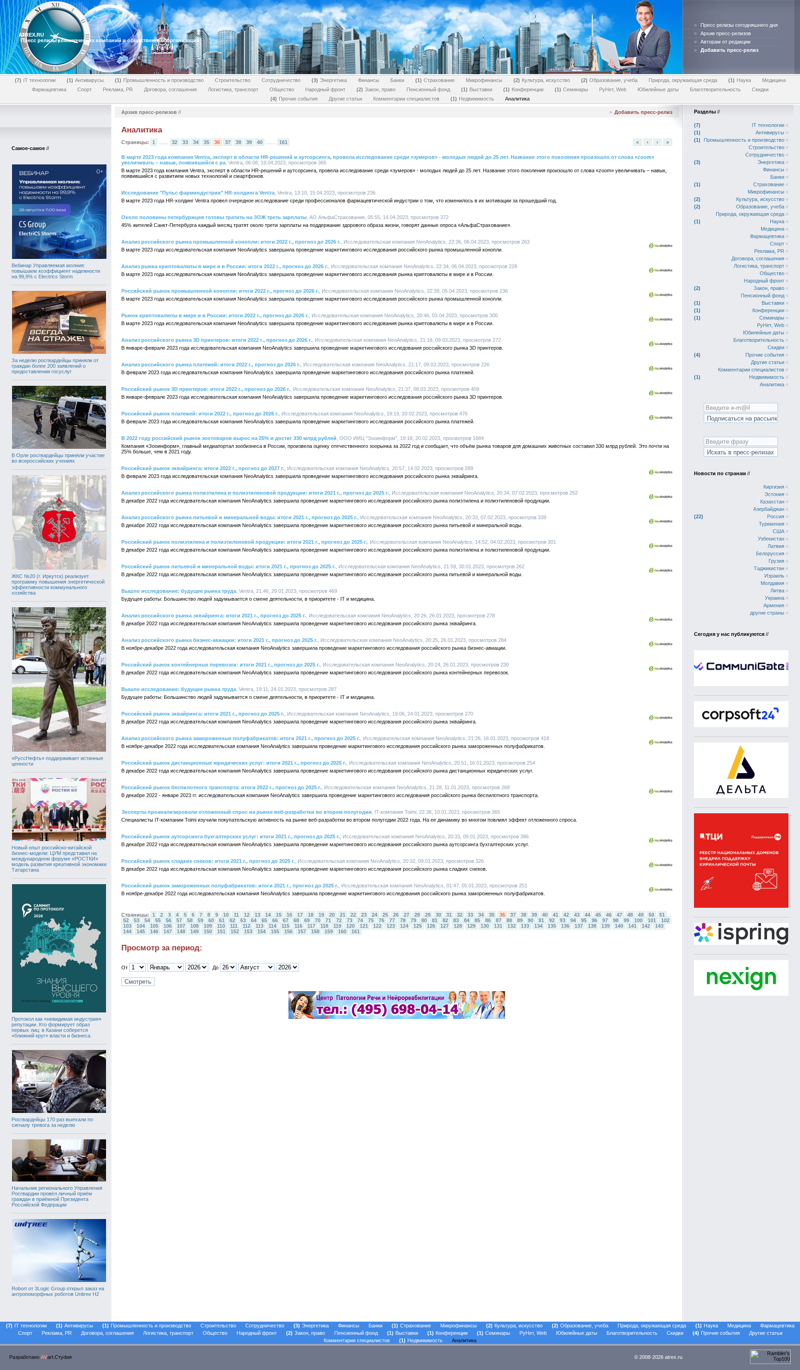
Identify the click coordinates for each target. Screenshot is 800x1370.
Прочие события (295, 98)
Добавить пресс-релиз (643, 112)
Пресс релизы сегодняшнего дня (739, 25)
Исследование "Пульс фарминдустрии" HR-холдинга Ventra (198, 192)
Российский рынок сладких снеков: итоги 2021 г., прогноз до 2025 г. (208, 861)
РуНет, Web (612, 89)
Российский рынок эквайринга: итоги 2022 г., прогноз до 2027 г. (202, 468)
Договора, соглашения (170, 89)
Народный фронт (325, 89)
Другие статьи (345, 98)
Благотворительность (715, 89)
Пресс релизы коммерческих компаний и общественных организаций (110, 40)
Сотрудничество (281, 80)
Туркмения (771, 524)
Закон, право (376, 89)
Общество (281, 89)
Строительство (232, 80)
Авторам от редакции (725, 41)
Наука (740, 80)
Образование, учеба (610, 80)
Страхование (436, 80)
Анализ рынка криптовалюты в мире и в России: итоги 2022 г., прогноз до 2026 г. (224, 266)
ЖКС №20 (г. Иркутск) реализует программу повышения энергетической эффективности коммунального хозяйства (58, 584)
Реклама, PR (118, 89)
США (778, 531)
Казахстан (772, 501)
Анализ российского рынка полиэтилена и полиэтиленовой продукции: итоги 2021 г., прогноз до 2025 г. (255, 493)
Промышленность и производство (160, 80)
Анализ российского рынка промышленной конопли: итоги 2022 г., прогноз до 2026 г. (231, 242)
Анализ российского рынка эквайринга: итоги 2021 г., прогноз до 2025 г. (213, 615)
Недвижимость (473, 98)
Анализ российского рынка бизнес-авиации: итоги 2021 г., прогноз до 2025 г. (219, 640)
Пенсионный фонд (428, 89)
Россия (775, 516)
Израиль (774, 575)
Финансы (368, 80)
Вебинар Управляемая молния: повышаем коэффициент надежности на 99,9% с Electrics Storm (56, 271)
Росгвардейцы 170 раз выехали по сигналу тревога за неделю (52, 1122)
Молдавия (772, 583)
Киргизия (773, 487)
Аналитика (517, 98)
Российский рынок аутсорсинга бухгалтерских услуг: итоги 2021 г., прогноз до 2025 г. (230, 836)
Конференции (524, 89)
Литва (777, 590)
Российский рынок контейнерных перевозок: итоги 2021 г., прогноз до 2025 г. (220, 664)
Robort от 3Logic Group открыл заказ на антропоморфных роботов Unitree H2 (58, 1291)
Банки (397, 80)
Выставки (477, 89)
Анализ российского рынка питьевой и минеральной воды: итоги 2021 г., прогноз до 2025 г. (239, 517)
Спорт (84, 89)
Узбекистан (771, 538)
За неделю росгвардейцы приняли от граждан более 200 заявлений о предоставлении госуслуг (55, 366)
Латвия (776, 546)
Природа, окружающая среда (683, 80)
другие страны (767, 613)
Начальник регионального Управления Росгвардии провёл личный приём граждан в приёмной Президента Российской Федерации (57, 1196)
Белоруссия (770, 553)
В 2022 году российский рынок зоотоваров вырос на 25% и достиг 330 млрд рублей (229, 438)
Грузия (776, 561)
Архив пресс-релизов (725, 33)
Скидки (760, 89)
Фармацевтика (49, 89)
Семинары (572, 89)
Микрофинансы (484, 80)
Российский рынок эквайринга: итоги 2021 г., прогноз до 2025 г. (202, 713)
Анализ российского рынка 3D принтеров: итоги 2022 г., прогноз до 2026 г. (216, 340)
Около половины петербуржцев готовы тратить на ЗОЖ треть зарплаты (213, 217)
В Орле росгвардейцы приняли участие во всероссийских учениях (58, 458)
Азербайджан (768, 509)
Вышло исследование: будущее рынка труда (178, 591)
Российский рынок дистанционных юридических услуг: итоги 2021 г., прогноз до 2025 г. (233, 763)
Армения (773, 605)
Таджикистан (769, 568)
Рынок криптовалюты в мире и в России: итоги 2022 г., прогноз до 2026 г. (215, 315)
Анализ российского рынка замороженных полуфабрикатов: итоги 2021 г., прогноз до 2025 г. (240, 738)
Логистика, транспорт (233, 89)
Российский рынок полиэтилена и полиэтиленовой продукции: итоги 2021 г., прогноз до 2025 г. (244, 542)
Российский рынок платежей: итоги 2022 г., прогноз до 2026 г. (200, 413)
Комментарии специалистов (406, 98)
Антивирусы (86, 80)
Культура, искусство (542, 80)
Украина (774, 598)
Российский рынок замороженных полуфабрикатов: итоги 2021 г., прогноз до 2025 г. (229, 885)
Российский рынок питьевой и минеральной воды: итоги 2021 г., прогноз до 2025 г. (228, 566)
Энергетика (330, 80)
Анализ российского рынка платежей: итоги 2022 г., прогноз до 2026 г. (210, 364)
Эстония (774, 494)
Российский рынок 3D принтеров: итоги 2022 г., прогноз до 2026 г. (205, 389)
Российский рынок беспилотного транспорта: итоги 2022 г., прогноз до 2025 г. (221, 787)
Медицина (774, 80)
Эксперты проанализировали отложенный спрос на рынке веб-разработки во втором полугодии (246, 812)
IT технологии (36, 80)
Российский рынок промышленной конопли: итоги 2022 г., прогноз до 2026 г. (220, 291)
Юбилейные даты (658, 89)
